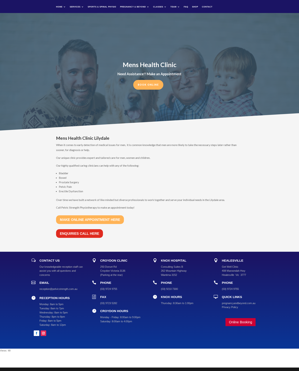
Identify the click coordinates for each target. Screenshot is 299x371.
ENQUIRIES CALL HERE (79, 233)
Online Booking (240, 322)
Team (173, 7)
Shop (195, 7)
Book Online (148, 84)
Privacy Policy (230, 307)
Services (75, 7)
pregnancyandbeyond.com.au (238, 303)
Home (59, 7)
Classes (158, 7)
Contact (207, 7)
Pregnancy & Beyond (133, 7)
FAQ (186, 7)
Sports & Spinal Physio (102, 7)
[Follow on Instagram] (43, 333)
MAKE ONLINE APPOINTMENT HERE (90, 220)
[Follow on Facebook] (36, 333)
